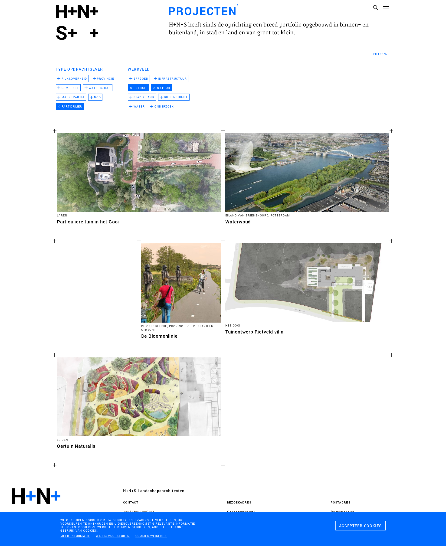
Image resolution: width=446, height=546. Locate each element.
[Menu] (385, 7)
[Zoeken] (375, 7)
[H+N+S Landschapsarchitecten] (36, 508)
